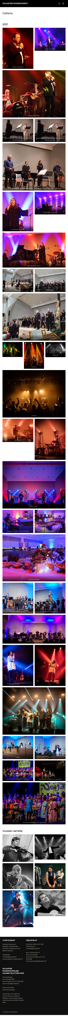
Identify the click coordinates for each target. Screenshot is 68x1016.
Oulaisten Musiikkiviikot (15, 3)
